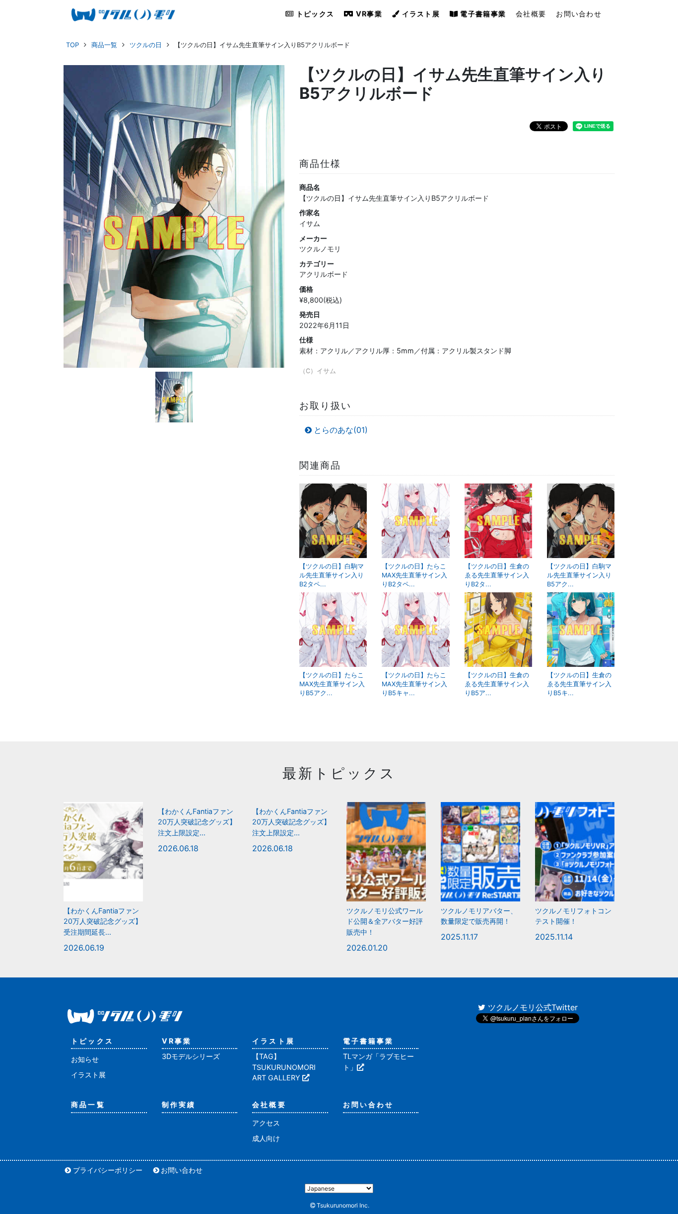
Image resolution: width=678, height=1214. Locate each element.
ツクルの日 (146, 45)
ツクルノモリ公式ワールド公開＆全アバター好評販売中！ (384, 921)
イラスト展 (420, 13)
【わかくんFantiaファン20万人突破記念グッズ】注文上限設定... (197, 822)
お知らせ (85, 1059)
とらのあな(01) (341, 430)
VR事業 (368, 13)
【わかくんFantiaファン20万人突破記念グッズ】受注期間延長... (103, 921)
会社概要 (531, 13)
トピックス (314, 13)
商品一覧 (104, 45)
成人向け (266, 1138)
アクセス (266, 1123)
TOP (72, 45)
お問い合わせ (579, 13)
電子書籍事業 (482, 13)
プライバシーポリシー (107, 1170)
